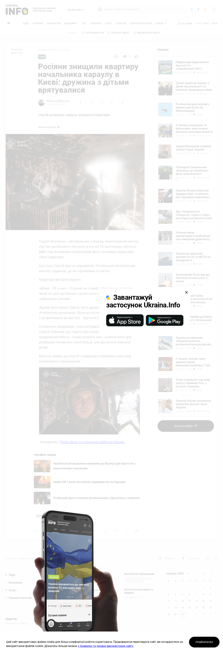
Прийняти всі (204, 642)
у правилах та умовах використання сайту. (106, 646)
